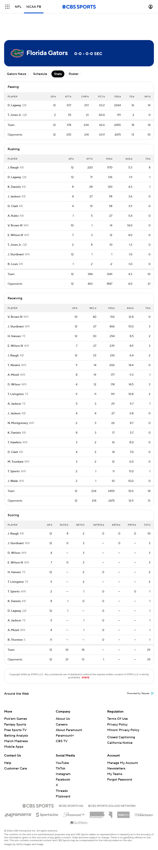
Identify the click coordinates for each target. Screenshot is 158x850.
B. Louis (13, 264)
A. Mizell (13, 375)
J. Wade (13, 481)
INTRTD (97, 524)
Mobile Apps (13, 747)
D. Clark (13, 206)
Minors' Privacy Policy (123, 730)
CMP (84, 96)
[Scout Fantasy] (144, 814)
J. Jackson (14, 196)
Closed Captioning (121, 737)
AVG (128, 158)
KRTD (115, 524)
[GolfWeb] (79, 823)
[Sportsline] (47, 814)
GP (52, 96)
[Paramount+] (74, 814)
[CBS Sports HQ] (71, 805)
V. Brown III (15, 225)
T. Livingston (16, 394)
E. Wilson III (15, 235)
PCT (100, 96)
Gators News (16, 74)
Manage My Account (122, 763)
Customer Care (15, 768)
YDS (116, 96)
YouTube (62, 763)
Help (7, 763)
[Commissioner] (101, 813)
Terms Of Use (117, 719)
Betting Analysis (16, 736)
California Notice (119, 743)
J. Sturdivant (16, 254)
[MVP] (123, 813)
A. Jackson (14, 404)
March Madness (16, 741)
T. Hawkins (14, 442)
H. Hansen (14, 336)
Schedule (40, 74)
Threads (62, 791)
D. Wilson (14, 384)
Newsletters (116, 768)
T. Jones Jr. (14, 115)
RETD (79, 524)
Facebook (63, 779)
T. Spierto (14, 471)
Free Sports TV (15, 730)
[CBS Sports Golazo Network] (112, 805)
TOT (146, 524)
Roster (74, 74)
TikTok (60, 768)
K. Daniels (14, 187)
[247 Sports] (18, 814)
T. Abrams (14, 365)
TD (130, 96)
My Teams (114, 774)
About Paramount (69, 730)
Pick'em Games (15, 719)
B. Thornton (15, 640)
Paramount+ (65, 736)
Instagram (63, 774)
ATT (67, 96)
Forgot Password (119, 779)
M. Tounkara (15, 462)
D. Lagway (14, 105)
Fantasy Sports (15, 724)
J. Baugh (13, 167)
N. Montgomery (18, 423)
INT (146, 96)
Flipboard (63, 796)
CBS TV (61, 741)
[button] (7, 6)
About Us (63, 719)
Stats (58, 74)
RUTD (63, 524)
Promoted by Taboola (138, 693)
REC (92, 308)
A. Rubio (13, 216)
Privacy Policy (117, 724)
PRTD (131, 524)
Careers (61, 724)
